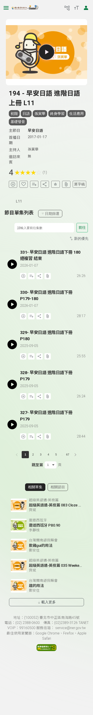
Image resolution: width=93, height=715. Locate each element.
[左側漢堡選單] (6, 7)
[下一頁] (75, 454)
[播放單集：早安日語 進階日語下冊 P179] (12, 385)
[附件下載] (66, 184)
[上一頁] (17, 454)
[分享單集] (45, 184)
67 (67, 454)
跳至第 (37, 465)
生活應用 (76, 114)
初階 (14, 114)
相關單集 (35, 487)
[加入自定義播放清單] (31, 276)
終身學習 (57, 114)
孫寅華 (40, 114)
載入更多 (48, 602)
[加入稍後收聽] (13, 184)
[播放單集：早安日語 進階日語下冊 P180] (12, 344)
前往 (82, 227)
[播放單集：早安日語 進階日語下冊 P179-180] (12, 304)
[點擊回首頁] (24, 8)
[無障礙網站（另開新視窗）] (46, 650)
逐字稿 (79, 184)
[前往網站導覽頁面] (67, 7)
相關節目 (58, 487)
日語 (26, 114)
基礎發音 (18, 122)
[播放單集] (46, 52)
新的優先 (81, 238)
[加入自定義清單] (34, 184)
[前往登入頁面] (86, 7)
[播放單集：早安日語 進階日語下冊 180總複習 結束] (12, 264)
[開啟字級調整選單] (76, 7)
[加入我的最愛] (23, 184)
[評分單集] (55, 184)
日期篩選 (52, 214)
